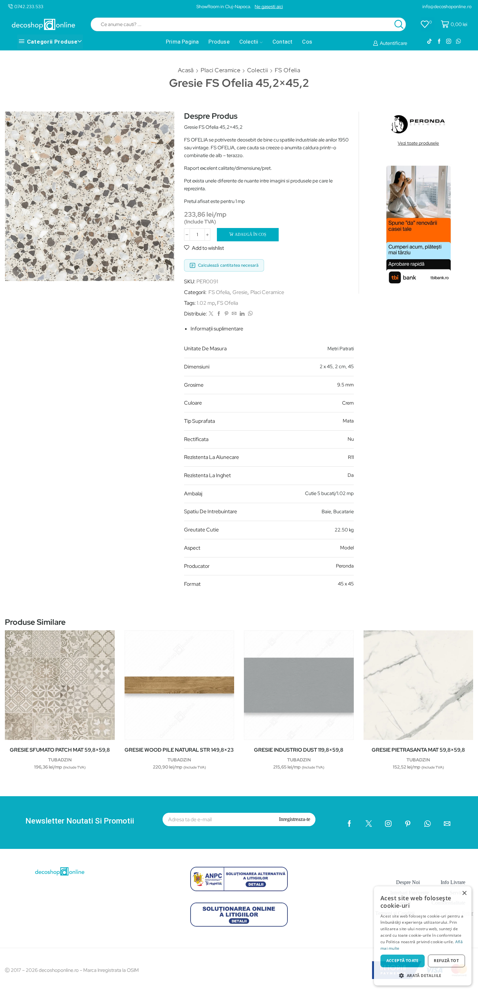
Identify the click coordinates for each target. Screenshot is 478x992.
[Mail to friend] (234, 314)
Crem (348, 403)
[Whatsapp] (458, 42)
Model (347, 547)
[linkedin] (242, 314)
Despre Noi (408, 882)
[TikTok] (429, 42)
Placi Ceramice (220, 70)
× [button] (464, 893)
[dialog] (422, 935)
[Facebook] (439, 42)
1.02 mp (206, 303)
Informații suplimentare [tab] (217, 328)
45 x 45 (346, 584)
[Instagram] (448, 42)
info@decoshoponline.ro (446, 6)
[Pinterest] (226, 314)
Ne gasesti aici (269, 6)
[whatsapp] (249, 314)
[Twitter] (211, 314)
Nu (351, 439)
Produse (218, 41)
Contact (282, 41)
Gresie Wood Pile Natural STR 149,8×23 (179, 749)
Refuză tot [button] (446, 960)
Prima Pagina (182, 41)
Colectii (249, 41)
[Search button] (398, 24)
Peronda (345, 566)
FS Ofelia (287, 70)
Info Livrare (453, 882)
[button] (422, 975)
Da (351, 475)
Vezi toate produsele (418, 143)
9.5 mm (345, 385)
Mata (348, 421)
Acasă (186, 70)
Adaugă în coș (250, 234)
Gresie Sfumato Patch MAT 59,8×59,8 (60, 749)
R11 (351, 457)
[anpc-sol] (239, 915)
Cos (307, 41)
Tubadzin (60, 760)
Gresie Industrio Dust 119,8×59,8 (298, 749)
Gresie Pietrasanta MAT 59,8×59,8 (418, 749)
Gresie (239, 292)
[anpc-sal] (239, 879)
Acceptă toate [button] (402, 960)
